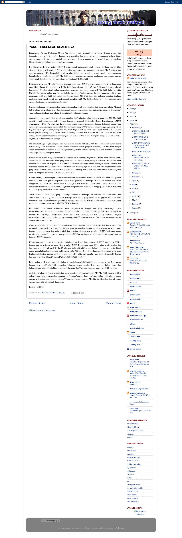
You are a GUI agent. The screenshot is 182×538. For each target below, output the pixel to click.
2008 (132, 212)
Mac (134, 200)
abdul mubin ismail (138, 78)
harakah (133, 290)
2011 (132, 116)
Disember (136, 127)
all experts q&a (132, 423)
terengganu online (133, 484)
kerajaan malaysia (133, 457)
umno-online (132, 494)
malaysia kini (135, 307)
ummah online (132, 491)
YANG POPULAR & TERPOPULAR (140, 138)
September (136, 176)
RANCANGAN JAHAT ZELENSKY (138, 261)
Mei (134, 192)
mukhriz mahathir (133, 464)
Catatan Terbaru (37, 303)
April (134, 196)
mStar (132, 323)
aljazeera (130, 447)
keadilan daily (135, 298)
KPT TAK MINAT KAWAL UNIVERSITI (140, 235)
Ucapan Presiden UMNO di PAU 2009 (140, 396)
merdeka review (136, 319)
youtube (130, 437)
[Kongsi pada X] (77, 293)
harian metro (135, 294)
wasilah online (132, 501)
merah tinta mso (136, 247)
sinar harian (135, 336)
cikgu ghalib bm (133, 427)
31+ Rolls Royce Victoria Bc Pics (140, 411)
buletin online (135, 286)
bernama (133, 282)
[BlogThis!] (75, 293)
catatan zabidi (135, 231)
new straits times (137, 328)
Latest (132, 404)
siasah (132, 332)
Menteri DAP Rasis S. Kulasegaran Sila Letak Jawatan (138, 375)
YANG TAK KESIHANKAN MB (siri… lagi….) (141, 157)
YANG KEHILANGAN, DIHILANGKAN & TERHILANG (141, 145)
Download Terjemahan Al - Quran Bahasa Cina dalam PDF (140, 364)
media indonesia (133, 460)
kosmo (132, 303)
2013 (132, 112)
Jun (133, 188)
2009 (132, 124)
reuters (129, 477)
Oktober (135, 173)
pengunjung (140, 514)
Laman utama (76, 303)
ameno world (135, 222)
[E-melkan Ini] (72, 293)
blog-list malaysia (137, 370)
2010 (132, 120)
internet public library (135, 430)
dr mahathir (135, 240)
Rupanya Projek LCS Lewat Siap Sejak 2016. (140, 226)
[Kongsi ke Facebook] (80, 293)
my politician (132, 467)
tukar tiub (134, 258)
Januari (135, 208)
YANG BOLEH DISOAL (141, 151)
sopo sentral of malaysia (139, 401)
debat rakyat (135, 382)
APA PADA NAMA (137, 243)
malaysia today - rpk (138, 315)
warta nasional (132, 498)
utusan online (135, 348)
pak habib (130, 474)
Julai (134, 184)
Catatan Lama (113, 303)
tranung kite (135, 344)
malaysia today (136, 311)
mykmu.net (131, 471)
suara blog (134, 408)
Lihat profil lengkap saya (136, 99)
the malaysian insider (135, 488)
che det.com (131, 450)
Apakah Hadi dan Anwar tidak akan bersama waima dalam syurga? (139, 251)
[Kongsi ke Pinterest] (82, 293)
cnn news (130, 454)
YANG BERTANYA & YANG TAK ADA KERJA (140, 165)
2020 (132, 108)
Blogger (121, 528)
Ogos (134, 180)
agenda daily (135, 273)
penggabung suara (137, 392)
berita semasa (135, 278)
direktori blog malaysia (139, 388)
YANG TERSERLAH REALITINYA (140, 132)
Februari (135, 204)
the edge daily (135, 340)
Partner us (133, 384)
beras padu (134, 359)
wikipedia (130, 434)
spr (128, 481)
